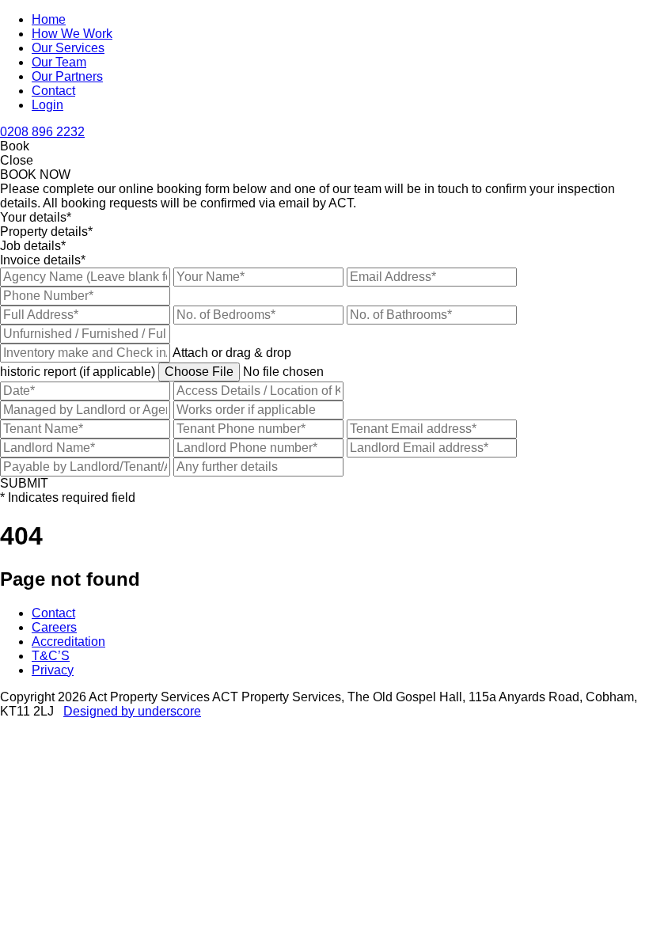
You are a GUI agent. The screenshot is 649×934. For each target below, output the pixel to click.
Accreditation (68, 641)
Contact (53, 90)
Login (47, 105)
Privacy (53, 670)
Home (49, 19)
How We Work (72, 33)
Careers (54, 627)
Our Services (68, 48)
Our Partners (67, 76)
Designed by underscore (132, 711)
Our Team (59, 62)
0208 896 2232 (42, 132)
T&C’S (51, 656)
